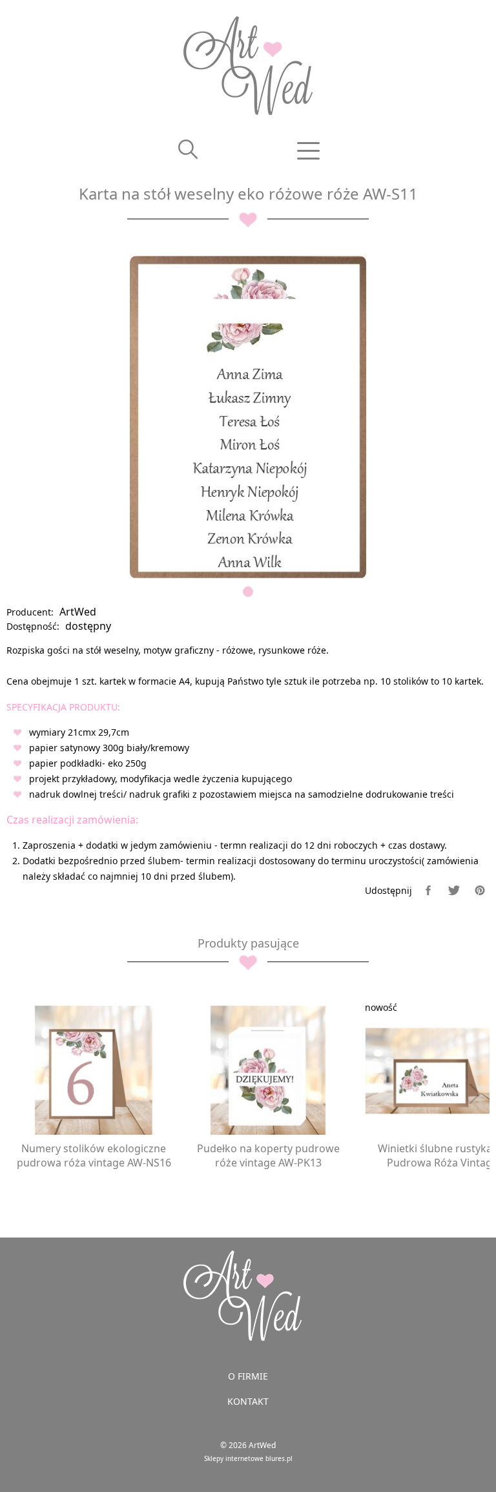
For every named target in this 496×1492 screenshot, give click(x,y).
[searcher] (188, 150)
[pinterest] (480, 890)
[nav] (308, 150)
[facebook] (428, 890)
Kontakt (248, 1401)
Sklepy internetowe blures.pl (248, 1458)
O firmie (248, 1376)
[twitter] (454, 890)
